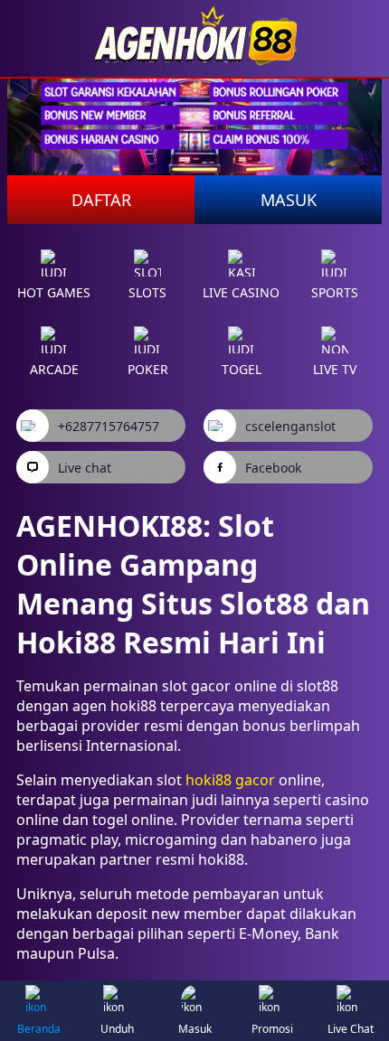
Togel (241, 369)
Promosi (272, 1028)
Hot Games (53, 292)
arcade (54, 369)
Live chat (84, 467)
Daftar (101, 200)
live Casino (241, 292)
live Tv (334, 369)
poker (148, 369)
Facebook (273, 467)
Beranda (39, 1028)
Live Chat (350, 1028)
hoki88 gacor (230, 780)
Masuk (289, 200)
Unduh (117, 1028)
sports (334, 292)
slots (147, 292)
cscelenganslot (290, 426)
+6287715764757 (108, 426)
